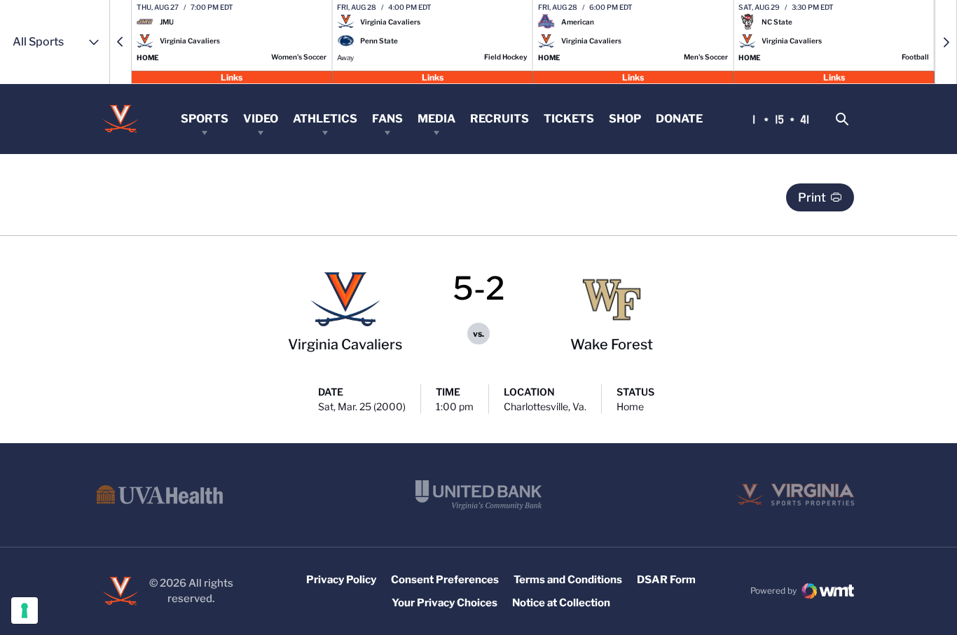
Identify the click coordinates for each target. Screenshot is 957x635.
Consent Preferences (445, 579)
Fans (387, 118)
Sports (204, 118)
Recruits (499, 118)
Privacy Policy (341, 579)
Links (231, 76)
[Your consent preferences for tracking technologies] (24, 610)
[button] (120, 42)
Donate (679, 118)
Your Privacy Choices (444, 602)
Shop (625, 118)
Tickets (569, 118)
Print (812, 197)
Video (260, 118)
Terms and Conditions (568, 579)
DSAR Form (666, 579)
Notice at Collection (561, 602)
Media (436, 118)
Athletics (325, 118)
